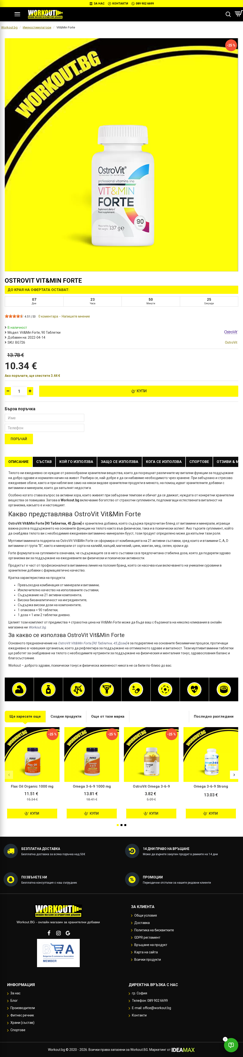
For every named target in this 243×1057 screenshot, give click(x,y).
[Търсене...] (228, 14)
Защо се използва (119, 462)
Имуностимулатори (37, 27)
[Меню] (17, 14)
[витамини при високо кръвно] (194, 689)
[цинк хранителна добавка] (224, 689)
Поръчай (19, 439)
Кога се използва (164, 462)
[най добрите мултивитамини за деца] (136, 689)
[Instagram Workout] (58, 933)
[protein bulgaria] (19, 689)
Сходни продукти (66, 716)
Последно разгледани (214, 716)
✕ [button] (225, 1039)
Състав (44, 462)
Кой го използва (76, 462)
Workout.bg (9, 27)
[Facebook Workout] (48, 933)
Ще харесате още (25, 716)
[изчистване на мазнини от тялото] (48, 689)
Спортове (199, 462)
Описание (18, 462)
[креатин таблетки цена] (107, 689)
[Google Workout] (67, 933)
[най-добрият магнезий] (165, 689)
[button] (9, 775)
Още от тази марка (107, 716)
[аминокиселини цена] (77, 689)
